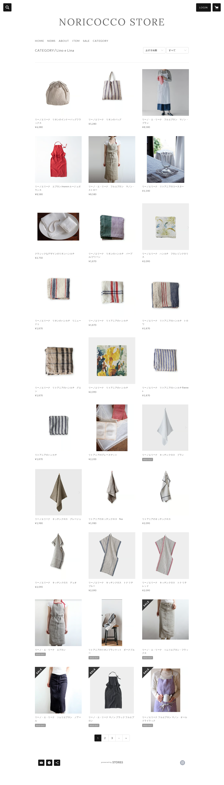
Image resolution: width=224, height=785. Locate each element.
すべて (172, 50)
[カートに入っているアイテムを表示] (217, 7)
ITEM (76, 40)
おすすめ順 (151, 50)
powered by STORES (112, 763)
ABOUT (64, 40)
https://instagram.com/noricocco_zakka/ (182, 762)
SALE (86, 40)
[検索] (7, 7)
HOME (39, 40)
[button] (203, 7)
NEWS (51, 40)
